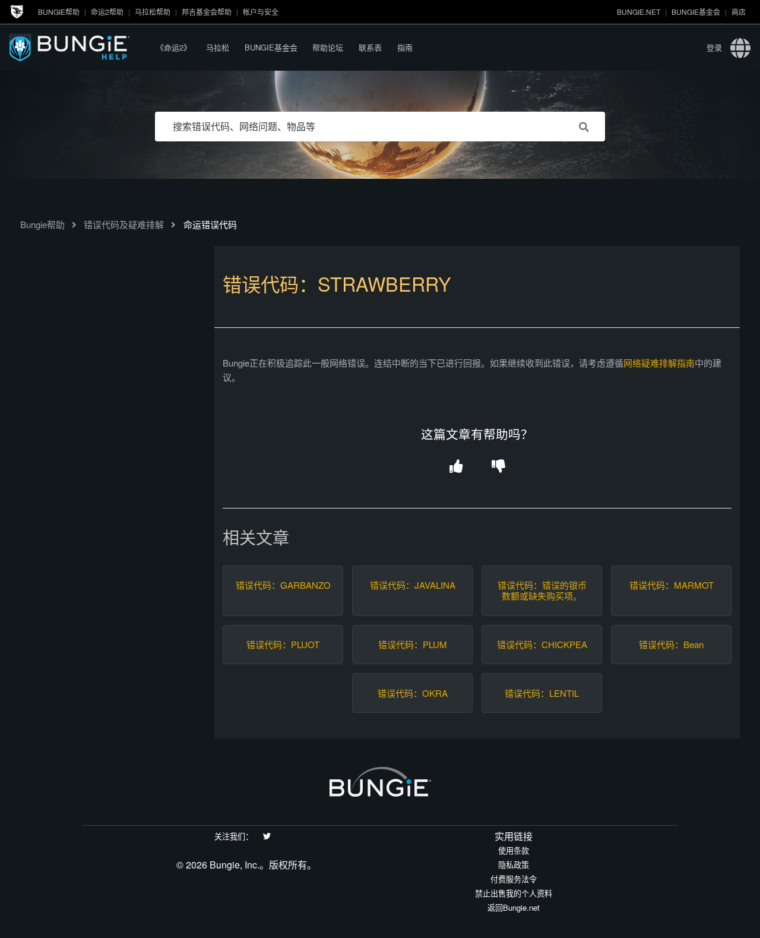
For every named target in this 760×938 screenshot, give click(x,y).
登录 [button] (714, 47)
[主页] (79, 47)
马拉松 (217, 47)
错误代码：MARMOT (671, 585)
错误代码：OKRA (413, 693)
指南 (405, 47)
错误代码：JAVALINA (412, 585)
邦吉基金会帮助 (207, 12)
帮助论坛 (327, 47)
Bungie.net (638, 12)
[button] (456, 467)
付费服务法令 (513, 879)
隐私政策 (513, 864)
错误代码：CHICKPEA (542, 644)
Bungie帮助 (59, 12)
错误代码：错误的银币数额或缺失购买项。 (542, 590)
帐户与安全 (260, 12)
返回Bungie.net (513, 907)
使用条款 (513, 850)
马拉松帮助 (152, 12)
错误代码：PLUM (412, 644)
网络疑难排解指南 (659, 362)
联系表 (370, 47)
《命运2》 (173, 47)
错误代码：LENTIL (542, 693)
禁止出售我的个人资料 (513, 893)
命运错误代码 (210, 224)
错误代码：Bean (671, 644)
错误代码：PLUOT (282, 644)
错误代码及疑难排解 (124, 224)
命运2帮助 (107, 12)
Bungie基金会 (696, 12)
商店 (739, 12)
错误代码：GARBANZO (283, 585)
